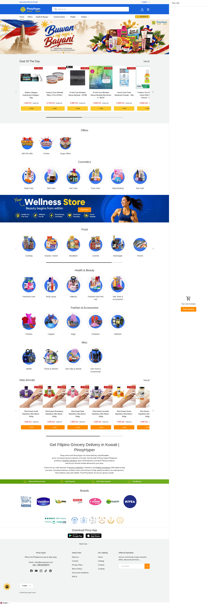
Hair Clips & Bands (73, 369)
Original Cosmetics (69, 461)
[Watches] (117, 321)
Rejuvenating (118, 188)
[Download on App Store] (93, 535)
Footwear (96, 334)
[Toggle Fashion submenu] (88, 17)
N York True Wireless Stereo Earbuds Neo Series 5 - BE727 (101, 95)
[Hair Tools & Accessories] (117, 284)
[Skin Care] (51, 175)
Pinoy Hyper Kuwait (30, 592)
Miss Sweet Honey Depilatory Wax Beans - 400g (124, 413)
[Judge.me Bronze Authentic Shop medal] (101, 520)
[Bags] (73, 321)
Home (22, 17)
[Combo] (46, 142)
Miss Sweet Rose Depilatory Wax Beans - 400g (78, 413)
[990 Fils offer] (27, 142)
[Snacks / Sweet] (51, 243)
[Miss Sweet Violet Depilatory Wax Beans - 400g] (31, 396)
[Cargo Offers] (65, 142)
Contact (75, 561)
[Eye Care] (140, 175)
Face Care (95, 188)
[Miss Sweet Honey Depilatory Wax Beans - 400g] (124, 396)
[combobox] (90, 9)
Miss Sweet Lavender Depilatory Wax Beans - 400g (101, 413)
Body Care (28, 188)
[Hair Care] (73, 175)
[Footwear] (95, 321)
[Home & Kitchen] (51, 356)
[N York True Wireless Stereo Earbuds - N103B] (77, 77)
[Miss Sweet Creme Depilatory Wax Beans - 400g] (147, 396)
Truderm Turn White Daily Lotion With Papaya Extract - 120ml (147, 95)
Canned (95, 256)
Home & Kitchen (51, 369)
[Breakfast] (73, 243)
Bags (73, 334)
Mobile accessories (103, 468)
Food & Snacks (59, 17)
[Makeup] (73, 284)
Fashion (84, 17)
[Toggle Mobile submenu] (77, 17)
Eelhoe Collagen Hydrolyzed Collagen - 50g (31, 95)
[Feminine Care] (29, 284)
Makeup (73, 297)
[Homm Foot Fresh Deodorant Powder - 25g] (124, 77)
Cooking (28, 256)
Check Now (84, 210)
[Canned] (95, 243)
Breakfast (73, 256)
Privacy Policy (77, 565)
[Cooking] (29, 243)
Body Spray (51, 297)
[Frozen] (140, 243)
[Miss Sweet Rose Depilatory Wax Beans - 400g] (77, 396)
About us (75, 557)
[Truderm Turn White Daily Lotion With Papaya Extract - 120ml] (147, 77)
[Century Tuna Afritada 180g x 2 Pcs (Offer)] (54, 77)
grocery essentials (76, 468)
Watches (118, 334)
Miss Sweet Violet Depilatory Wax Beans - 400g (31, 413)
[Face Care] (95, 175)
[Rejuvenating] (117, 175)
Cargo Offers (65, 153)
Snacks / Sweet (51, 256)
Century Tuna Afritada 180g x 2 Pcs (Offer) (54, 93)
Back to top (83, 544)
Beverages (117, 256)
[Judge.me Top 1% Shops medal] (110, 520)
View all (146, 61)
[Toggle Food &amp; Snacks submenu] (66, 17)
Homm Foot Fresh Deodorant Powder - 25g (124, 93)
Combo (46, 153)
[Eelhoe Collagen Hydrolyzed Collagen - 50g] (31, 77)
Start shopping (188, 309)
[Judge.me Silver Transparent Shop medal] (92, 520)
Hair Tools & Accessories (118, 298)
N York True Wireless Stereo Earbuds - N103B (77, 93)
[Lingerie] (51, 321)
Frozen (140, 256)
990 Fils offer (27, 153)
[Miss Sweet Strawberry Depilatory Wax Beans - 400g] (54, 396)
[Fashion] (29, 321)
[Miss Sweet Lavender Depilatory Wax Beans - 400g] (100, 396)
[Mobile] (29, 356)
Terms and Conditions (80, 573)
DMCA (74, 577)
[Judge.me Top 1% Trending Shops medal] (120, 520)
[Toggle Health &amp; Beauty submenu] (49, 17)
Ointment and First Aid (95, 298)
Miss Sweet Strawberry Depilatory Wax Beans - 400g (54, 413)
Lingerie (51, 334)
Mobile (73, 17)
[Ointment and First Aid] (95, 284)
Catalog (101, 561)
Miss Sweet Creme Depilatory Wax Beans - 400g (147, 413)
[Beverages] (117, 243)
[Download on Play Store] (75, 535)
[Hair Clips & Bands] (73, 356)
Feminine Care (29, 297)
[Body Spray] (51, 284)
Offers (29, 17)
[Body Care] (29, 175)
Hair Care (73, 188)
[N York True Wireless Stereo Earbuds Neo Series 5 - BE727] (100, 77)
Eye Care (140, 188)
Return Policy (77, 569)
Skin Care (51, 188)
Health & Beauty (42, 17)
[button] (148, 9)
